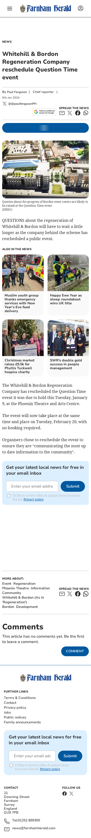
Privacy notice (33, 499)
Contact (10, 702)
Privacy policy (15, 707)
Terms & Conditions (20, 697)
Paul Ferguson (17, 92)
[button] (10, 8)
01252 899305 (29, 820)
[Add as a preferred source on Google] (44, 111)
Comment (75, 651)
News (7, 42)
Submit (72, 486)
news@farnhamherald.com (34, 828)
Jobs (7, 712)
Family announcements (22, 722)
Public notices (15, 717)
